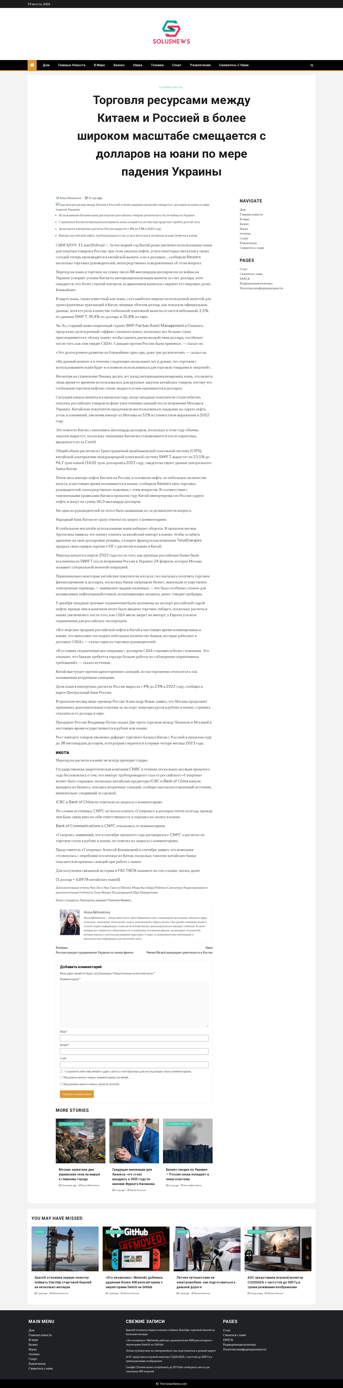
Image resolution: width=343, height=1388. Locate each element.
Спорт (177, 65)
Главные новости (71, 65)
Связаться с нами (251, 274)
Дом (46, 65)
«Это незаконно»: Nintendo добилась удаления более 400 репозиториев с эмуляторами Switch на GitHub (134, 1282)
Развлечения (200, 65)
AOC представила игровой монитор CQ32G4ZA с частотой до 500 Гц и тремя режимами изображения (275, 1282)
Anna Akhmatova (71, 198)
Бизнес (119, 65)
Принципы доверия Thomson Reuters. (106, 900)
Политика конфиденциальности (261, 288)
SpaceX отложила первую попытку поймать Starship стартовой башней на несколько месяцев (63, 1282)
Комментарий (70, 979)
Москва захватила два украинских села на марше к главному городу (79, 1174)
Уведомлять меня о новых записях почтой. (91, 1084)
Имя (64, 1031)
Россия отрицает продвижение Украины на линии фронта (94, 950)
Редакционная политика (256, 283)
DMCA (245, 278)
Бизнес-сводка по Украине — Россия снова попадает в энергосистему (187, 1174)
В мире (99, 65)
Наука (137, 65)
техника (157, 65)
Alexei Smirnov (138, 1190)
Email (64, 1045)
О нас (243, 269)
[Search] (311, 65)
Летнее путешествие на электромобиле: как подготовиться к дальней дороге (205, 1282)
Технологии (115, 1231)
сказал (122, 722)
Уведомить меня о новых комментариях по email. (96, 1077)
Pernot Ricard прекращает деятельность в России (179, 950)
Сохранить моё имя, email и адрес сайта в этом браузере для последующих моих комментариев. (128, 1071)
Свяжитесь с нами (234, 65)
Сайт (63, 1058)
